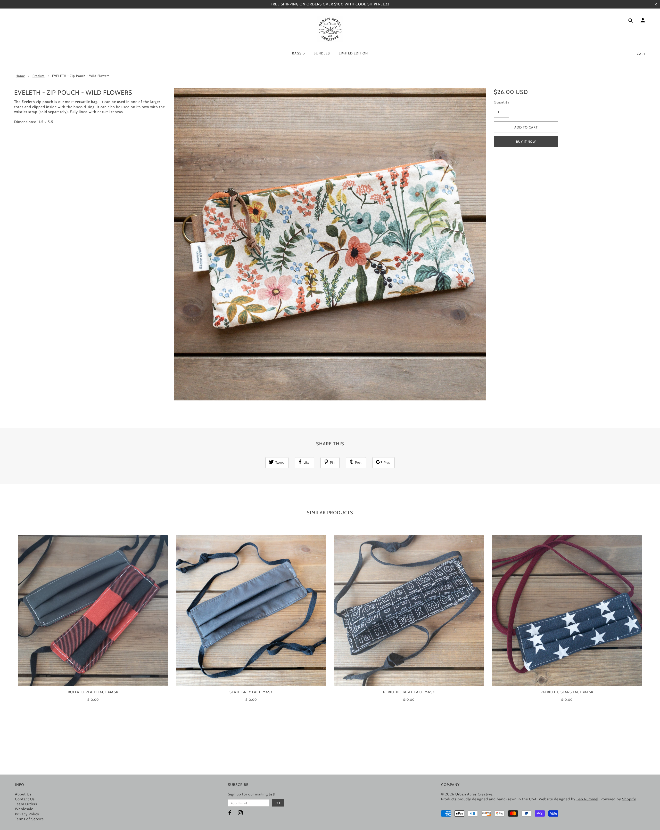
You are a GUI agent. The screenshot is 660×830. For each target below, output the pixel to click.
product (38, 76)
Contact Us (25, 799)
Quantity (501, 102)
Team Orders (26, 804)
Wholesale (24, 809)
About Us (23, 794)
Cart (641, 54)
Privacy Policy (27, 814)
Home (20, 76)
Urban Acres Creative (473, 794)
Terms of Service (29, 819)
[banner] (330, 29)
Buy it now (526, 141)
